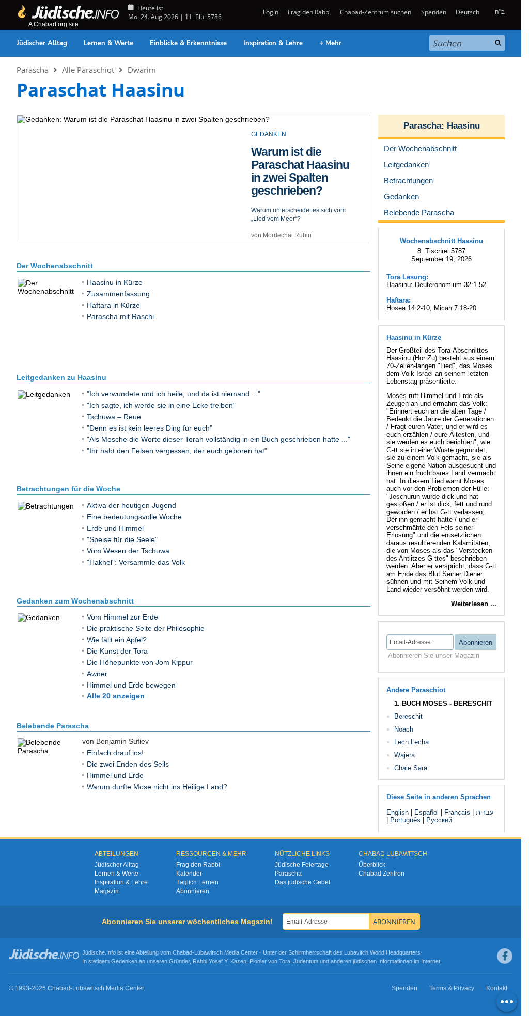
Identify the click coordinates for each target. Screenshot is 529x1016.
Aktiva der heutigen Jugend (131, 505)
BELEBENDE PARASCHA (287, 134)
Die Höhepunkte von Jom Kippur (140, 662)
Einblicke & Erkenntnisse (188, 43)
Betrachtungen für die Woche (68, 489)
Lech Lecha (411, 742)
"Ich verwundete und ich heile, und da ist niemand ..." (173, 394)
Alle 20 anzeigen (116, 696)
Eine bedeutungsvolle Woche (134, 517)
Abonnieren (192, 891)
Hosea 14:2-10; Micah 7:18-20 (431, 308)
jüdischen (365, 961)
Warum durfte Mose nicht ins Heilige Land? (157, 787)
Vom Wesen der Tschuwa (128, 551)
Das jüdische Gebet (302, 882)
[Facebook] (504, 956)
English (397, 812)
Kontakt (496, 988)
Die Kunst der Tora (117, 651)
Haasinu (463, 126)
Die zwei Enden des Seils (128, 764)
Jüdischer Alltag (42, 43)
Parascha (33, 70)
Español (426, 812)
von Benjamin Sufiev (280, 222)
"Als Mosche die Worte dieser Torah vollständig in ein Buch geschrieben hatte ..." (218, 439)
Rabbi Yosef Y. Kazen (219, 961)
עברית (485, 812)
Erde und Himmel (115, 528)
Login (269, 12)
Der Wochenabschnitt (55, 266)
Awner (97, 674)
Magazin (107, 891)
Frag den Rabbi (309, 12)
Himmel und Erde (295, 151)
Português (405, 820)
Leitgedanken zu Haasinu (61, 377)
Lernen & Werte (108, 43)
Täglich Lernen (197, 882)
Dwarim (142, 70)
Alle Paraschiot (88, 70)
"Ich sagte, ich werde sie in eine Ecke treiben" (161, 405)
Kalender (189, 873)
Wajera (404, 755)
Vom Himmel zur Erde (122, 617)
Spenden (433, 12)
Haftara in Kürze (113, 305)
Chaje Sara (410, 768)
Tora (284, 961)
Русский (439, 820)
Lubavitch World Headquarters (382, 952)
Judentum (305, 961)
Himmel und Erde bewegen (131, 685)
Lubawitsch (208, 952)
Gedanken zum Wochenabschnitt (75, 601)
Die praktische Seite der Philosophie (146, 628)
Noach (403, 729)
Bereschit (408, 716)
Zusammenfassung (118, 294)
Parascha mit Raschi (120, 316)
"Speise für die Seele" (122, 539)
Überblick (372, 864)
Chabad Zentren (381, 873)
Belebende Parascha (53, 726)
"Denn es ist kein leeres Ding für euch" (149, 428)
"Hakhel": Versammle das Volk (136, 562)
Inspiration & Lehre (273, 43)
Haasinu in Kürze (115, 282)
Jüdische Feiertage (302, 864)
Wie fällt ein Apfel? (117, 640)
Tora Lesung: (407, 277)
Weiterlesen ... (473, 604)
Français (457, 812)
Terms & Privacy (451, 988)
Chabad (182, 952)
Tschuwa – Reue (114, 416)
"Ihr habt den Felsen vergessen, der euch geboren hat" (177, 451)
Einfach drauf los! (115, 753)
